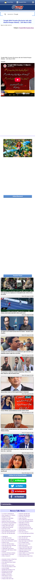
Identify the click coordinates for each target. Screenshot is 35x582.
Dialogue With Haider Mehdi (7, 525)
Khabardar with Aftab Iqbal (24, 513)
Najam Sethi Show (23, 518)
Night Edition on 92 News (24, 522)
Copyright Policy (22, 2)
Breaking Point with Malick (7, 571)
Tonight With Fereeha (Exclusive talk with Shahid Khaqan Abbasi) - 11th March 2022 (17, 21)
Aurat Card (4, 563)
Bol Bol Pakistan (22, 530)
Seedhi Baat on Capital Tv (7, 560)
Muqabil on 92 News (6, 516)
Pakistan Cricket (5, 542)
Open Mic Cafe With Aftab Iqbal (8, 533)
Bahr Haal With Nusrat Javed (8, 565)
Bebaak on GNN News (7, 574)
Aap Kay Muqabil (5, 568)
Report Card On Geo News (24, 543)
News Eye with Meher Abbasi (8, 543)
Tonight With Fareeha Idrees (26, 27)
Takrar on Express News (24, 554)
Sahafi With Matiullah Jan (24, 524)
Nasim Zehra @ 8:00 (23, 545)
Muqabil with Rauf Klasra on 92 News (8, 569)
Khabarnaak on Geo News (24, 525)
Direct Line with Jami (23, 537)
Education (4, 551)
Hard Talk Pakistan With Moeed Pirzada (8, 532)
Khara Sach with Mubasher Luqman (9, 540)
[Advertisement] (17, 44)
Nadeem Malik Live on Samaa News (26, 552)
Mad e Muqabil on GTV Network (8, 515)
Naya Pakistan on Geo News (8, 554)
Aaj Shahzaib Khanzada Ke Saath (26, 528)
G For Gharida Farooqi (23, 542)
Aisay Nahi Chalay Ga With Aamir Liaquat (26, 541)
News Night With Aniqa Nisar (25, 536)
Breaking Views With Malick (7, 518)
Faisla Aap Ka (5, 536)
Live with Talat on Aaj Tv (7, 577)
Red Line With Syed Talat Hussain (26, 519)
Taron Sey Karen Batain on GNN (9, 566)
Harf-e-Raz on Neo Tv (23, 531)
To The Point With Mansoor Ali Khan (26, 533)
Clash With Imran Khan (7, 537)
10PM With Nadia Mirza (24, 551)
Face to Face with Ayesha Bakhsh (26, 521)
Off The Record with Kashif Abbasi (9, 522)
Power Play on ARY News (24, 516)
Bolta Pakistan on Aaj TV (7, 575)
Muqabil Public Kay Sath (7, 572)
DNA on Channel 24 (6, 555)
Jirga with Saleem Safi (6, 546)
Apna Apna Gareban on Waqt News (9, 559)
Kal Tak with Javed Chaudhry (8, 539)
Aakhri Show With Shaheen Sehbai (9, 549)
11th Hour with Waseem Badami (8, 552)
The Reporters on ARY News (8, 524)
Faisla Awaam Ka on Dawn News (26, 555)
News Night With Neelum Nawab (8, 562)
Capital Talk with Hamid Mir (7, 527)
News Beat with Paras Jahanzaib (9, 545)
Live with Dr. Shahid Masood (8, 513)
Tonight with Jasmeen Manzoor (25, 548)
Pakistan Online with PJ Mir (7, 578)
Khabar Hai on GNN (6, 519)
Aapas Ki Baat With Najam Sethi (25, 546)
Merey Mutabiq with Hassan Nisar (9, 530)
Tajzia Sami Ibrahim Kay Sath (25, 527)
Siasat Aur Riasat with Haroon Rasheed (8, 521)
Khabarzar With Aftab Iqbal (24, 515)
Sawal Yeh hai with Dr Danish (25, 549)
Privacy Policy (10, 2)
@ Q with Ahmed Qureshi (24, 539)
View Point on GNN (6, 528)
